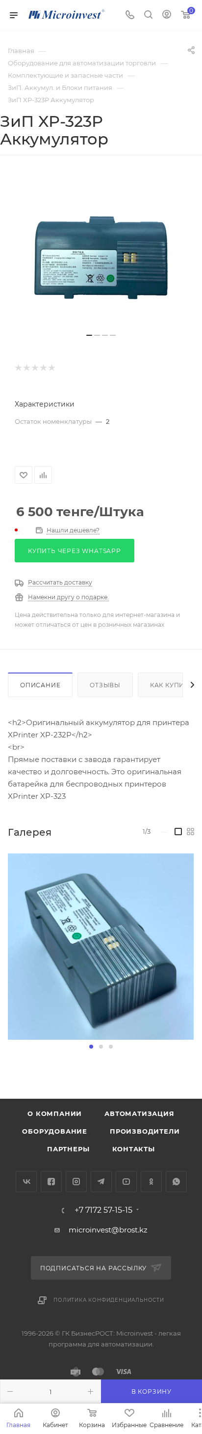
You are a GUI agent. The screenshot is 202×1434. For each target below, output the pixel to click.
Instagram (76, 1181)
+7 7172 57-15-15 (103, 1210)
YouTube (126, 1181)
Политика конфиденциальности (108, 1300)
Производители (144, 1131)
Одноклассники (151, 1181)
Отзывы (105, 685)
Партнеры (68, 1149)
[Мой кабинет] (166, 15)
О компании (54, 1113)
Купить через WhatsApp (74, 551)
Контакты (133, 1149)
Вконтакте (26, 1181)
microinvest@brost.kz (108, 1229)
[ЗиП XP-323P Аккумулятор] (101, 253)
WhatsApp (176, 1181)
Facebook (51, 1181)
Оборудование (54, 1131)
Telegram (101, 1181)
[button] (91, 1046)
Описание (40, 685)
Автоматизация (139, 1113)
